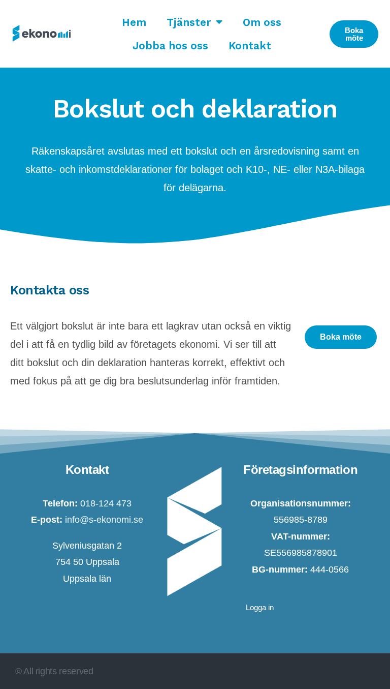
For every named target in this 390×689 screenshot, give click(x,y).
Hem (134, 22)
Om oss (262, 22)
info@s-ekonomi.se (102, 520)
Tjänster (189, 22)
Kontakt (250, 45)
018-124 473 (106, 503)
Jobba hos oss (170, 45)
